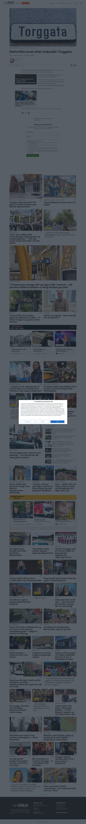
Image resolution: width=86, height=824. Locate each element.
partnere (43, 407)
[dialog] (43, 412)
